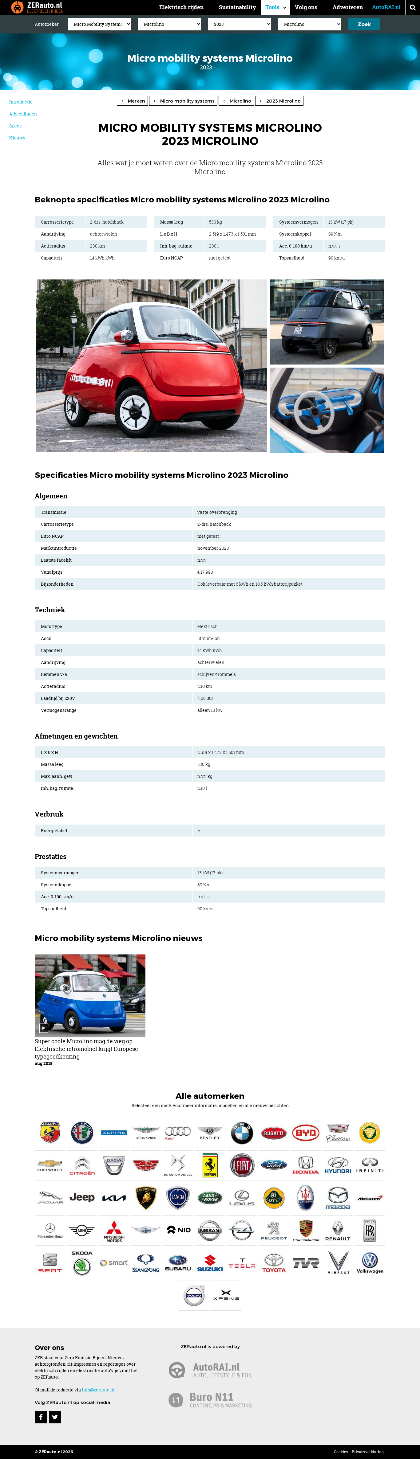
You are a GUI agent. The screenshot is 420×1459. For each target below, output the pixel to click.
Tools (272, 7)
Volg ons (306, 7)
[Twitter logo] (55, 1417)
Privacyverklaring (368, 1451)
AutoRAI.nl (386, 7)
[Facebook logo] (41, 1417)
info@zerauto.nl (98, 1390)
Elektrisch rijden (181, 7)
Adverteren (348, 7)
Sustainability (237, 7)
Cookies (341, 1451)
